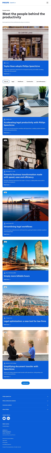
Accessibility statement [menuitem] (7, 444)
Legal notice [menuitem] (5, 440)
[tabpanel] (25, 235)
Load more (25, 383)
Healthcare (20, 81)
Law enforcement (41, 81)
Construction (30, 81)
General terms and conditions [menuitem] (8, 438)
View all (6, 81)
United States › (6, 426)
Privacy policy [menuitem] (5, 442)
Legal (13, 81)
